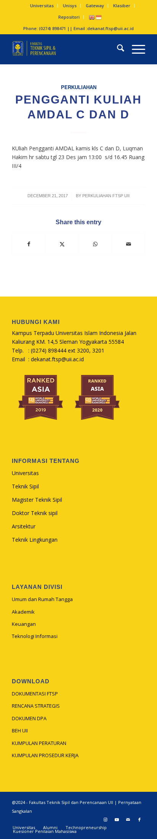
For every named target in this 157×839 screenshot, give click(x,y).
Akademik (23, 611)
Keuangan (24, 623)
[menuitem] (42, 6)
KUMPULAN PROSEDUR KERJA (45, 755)
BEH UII (20, 730)
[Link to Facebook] (139, 819)
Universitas (42, 5)
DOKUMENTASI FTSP (35, 693)
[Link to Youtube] (116, 819)
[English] (92, 17)
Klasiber (121, 5)
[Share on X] (62, 244)
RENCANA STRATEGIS (36, 705)
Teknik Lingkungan (35, 539)
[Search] (116, 49)
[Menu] (134, 49)
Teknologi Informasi (35, 636)
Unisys (70, 5)
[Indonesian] (99, 17)
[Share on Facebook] (28, 244)
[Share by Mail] (128, 244)
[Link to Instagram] (105, 819)
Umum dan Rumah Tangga (42, 599)
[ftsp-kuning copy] (65, 49)
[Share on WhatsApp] (95, 244)
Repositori (69, 17)
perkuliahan (78, 87)
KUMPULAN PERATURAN (39, 743)
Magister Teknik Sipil (37, 499)
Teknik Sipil (25, 486)
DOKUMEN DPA (29, 718)
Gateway (95, 5)
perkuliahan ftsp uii (106, 195)
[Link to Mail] (128, 819)
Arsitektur (23, 526)
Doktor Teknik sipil (35, 513)
